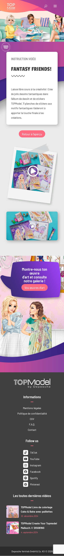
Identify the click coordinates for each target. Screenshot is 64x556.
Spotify (33, 478)
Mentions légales (32, 408)
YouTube (34, 459)
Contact (32, 429)
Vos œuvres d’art (35, 287)
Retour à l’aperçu (32, 134)
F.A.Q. (32, 424)
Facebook (35, 471)
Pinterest (34, 484)
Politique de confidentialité (32, 413)
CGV (32, 419)
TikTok (33, 452)
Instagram (35, 465)
